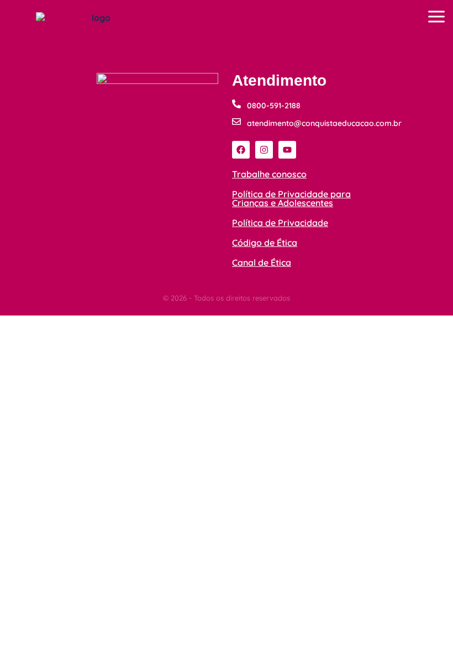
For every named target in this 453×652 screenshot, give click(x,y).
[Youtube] (287, 150)
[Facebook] (241, 150)
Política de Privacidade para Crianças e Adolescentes (291, 198)
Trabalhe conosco (269, 174)
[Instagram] (264, 150)
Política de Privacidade (280, 222)
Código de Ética (264, 242)
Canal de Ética (261, 262)
